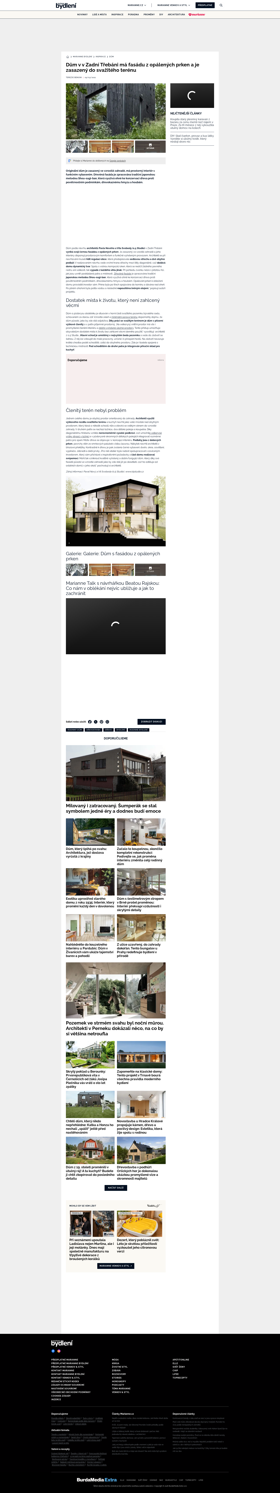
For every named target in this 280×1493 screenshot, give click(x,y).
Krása (115, 1363)
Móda (115, 1360)
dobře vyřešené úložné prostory (116, 328)
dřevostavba (93, 730)
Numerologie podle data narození (81, 1421)
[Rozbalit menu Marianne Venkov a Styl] (188, 5)
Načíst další (116, 1188)
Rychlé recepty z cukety (97, 1465)
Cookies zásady (61, 1396)
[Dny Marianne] (197, 14)
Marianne (131, 1480)
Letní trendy (68, 1424)
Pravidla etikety (57, 1418)
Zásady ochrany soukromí (67, 1385)
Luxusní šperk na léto (60, 1443)
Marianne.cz (135, 5)
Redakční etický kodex (65, 1381)
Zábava (116, 1370)
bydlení (121, 730)
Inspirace (117, 14)
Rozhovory (119, 1374)
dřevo (108, 730)
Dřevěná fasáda (122, 273)
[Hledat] (221, 5)
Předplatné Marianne (64, 1360)
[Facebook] (53, 1351)
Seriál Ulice (75, 1437)
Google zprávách (118, 161)
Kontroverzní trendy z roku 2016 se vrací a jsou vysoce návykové (198, 1418)
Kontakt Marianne (62, 1370)
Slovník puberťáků (73, 1418)
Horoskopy (119, 1381)
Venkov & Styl (121, 1392)
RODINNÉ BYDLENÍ (139, 730)
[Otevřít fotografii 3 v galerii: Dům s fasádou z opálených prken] (123, 147)
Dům (111, 57)
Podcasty (118, 1385)
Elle (175, 1363)
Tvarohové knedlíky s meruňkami (82, 1459)
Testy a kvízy (88, 1418)
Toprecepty (180, 1378)
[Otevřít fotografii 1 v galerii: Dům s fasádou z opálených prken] (77, 147)
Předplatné (205, 5)
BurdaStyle (171, 1480)
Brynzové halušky (59, 1465)
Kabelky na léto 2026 (76, 1440)
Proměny (149, 14)
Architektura (176, 14)
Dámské (153, 1480)
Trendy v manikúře (58, 1434)
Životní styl (120, 1367)
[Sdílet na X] (95, 722)
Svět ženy (179, 1367)
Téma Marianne (121, 1388)
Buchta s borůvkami (77, 1465)
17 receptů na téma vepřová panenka (85, 1456)
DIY (161, 14)
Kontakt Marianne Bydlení (68, 1374)
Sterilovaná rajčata (59, 1459)
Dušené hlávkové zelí (59, 1454)
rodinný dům (75, 730)
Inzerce (56, 1399)
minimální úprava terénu (124, 317)
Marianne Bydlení (82, 57)
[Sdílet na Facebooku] (90, 722)
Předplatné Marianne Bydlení (70, 1363)
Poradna (133, 14)
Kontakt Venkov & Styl (65, 1378)
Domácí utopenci (94, 1462)
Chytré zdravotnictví (91, 1437)
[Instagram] (59, 1351)
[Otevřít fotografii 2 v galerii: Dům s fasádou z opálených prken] (100, 147)
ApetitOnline (181, 1360)
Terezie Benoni (74, 77)
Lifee (176, 1374)
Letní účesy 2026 (93, 1440)
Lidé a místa (99, 14)
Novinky (82, 14)
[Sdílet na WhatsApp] (107, 722)
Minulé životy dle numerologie (81, 1434)
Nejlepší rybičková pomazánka (72, 1462)
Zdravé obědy (80, 1424)
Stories (117, 1378)
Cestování (61, 1421)
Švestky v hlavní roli (78, 1454)
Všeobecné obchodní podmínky (71, 1392)
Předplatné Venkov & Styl (67, 1367)
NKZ (161, 1480)
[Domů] (65, 5)
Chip (175, 1370)
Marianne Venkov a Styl (172, 5)
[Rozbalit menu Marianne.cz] (144, 5)
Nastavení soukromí (64, 1388)
